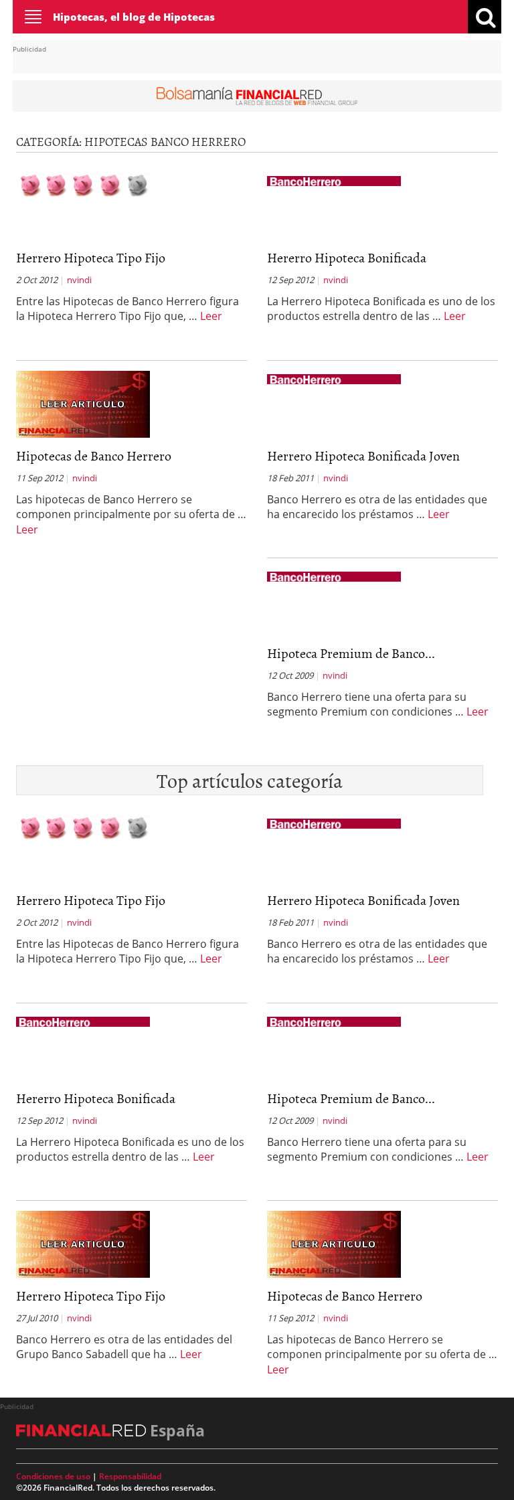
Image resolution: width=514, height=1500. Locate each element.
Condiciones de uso (53, 1476)
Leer (211, 316)
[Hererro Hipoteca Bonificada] (334, 180)
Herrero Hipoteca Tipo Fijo (90, 257)
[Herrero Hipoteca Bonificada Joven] (334, 378)
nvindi (79, 280)
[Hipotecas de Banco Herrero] (83, 403)
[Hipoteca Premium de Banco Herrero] (334, 575)
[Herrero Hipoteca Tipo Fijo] (83, 184)
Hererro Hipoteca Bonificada (346, 257)
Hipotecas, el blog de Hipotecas (134, 16)
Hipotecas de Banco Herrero (93, 455)
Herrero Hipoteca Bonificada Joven (363, 455)
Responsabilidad (130, 1476)
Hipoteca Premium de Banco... (351, 653)
